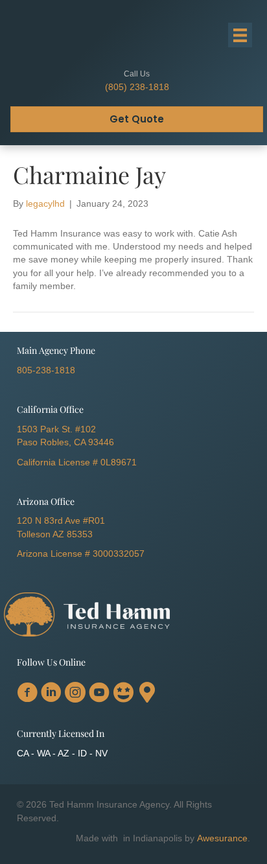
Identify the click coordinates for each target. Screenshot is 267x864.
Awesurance (222, 838)
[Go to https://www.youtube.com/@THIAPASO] (99, 693)
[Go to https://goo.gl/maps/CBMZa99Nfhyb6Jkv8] (147, 692)
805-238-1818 (46, 370)
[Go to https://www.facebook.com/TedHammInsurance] (27, 693)
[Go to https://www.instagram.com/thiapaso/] (75, 693)
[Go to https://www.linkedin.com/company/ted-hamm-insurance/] (51, 693)
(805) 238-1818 (137, 87)
